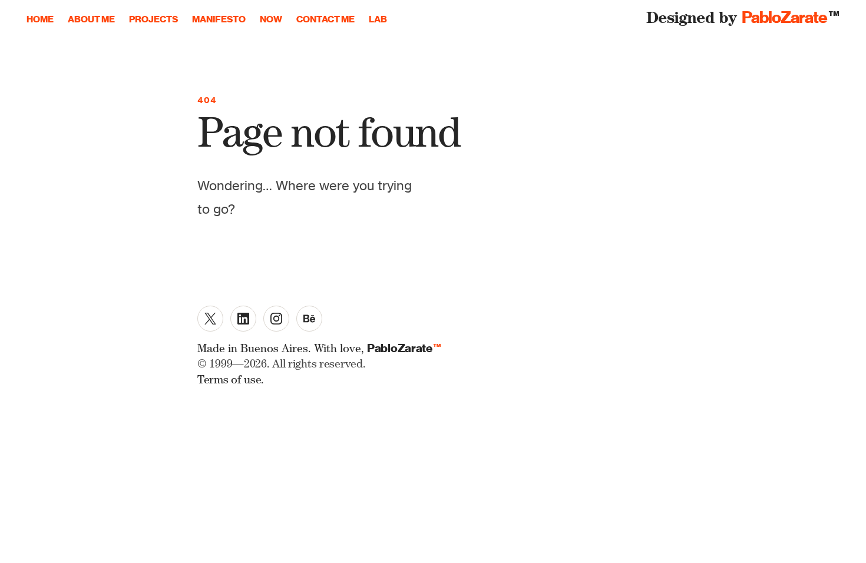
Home (40, 19)
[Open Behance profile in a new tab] (309, 319)
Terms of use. (230, 381)
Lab (378, 19)
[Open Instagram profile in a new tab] (276, 319)
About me (91, 19)
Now (271, 19)
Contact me (325, 19)
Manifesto (219, 19)
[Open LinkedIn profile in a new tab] (243, 319)
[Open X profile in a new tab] (210, 319)
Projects (153, 19)
